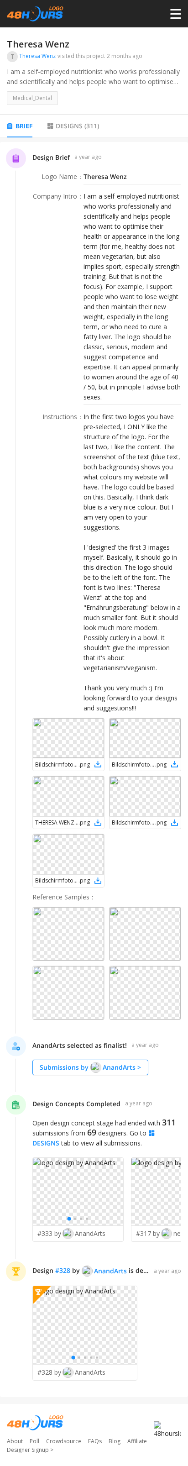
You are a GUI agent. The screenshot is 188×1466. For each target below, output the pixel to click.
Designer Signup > (30, 1450)
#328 (62, 1270)
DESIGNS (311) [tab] (77, 125)
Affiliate (137, 1441)
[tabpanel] (94, 770)
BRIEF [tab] (24, 125)
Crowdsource (63, 1441)
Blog (114, 1441)
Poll (34, 1441)
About (15, 1441)
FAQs (95, 1441)
